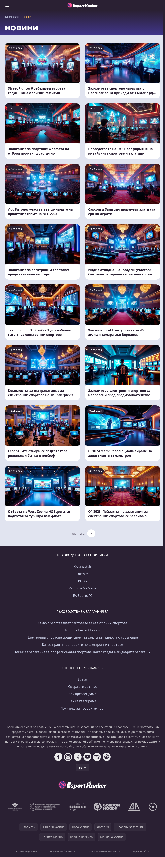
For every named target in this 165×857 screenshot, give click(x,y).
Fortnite (82, 574)
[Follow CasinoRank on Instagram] (68, 757)
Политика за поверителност (82, 708)
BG (80, 767)
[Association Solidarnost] (77, 807)
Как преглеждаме (82, 694)
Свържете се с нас (82, 686)
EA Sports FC (82, 595)
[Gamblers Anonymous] (134, 807)
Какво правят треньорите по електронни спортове (82, 644)
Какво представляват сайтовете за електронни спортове (82, 623)
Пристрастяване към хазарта (104, 851)
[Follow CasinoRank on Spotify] (97, 757)
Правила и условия (26, 851)
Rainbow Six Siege (82, 588)
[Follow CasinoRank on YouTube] (87, 757)
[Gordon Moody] (107, 807)
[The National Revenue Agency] (15, 807)
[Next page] (91, 533)
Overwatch (82, 566)
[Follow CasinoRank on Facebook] (58, 757)
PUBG (82, 581)
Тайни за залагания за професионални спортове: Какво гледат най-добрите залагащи (83, 652)
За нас (83, 679)
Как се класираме (82, 701)
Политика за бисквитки (62, 851)
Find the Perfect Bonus (82, 630)
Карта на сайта (141, 851)
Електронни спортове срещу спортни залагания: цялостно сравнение (82, 637)
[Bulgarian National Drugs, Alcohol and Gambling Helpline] (45, 807)
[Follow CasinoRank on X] (78, 757)
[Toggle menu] (7, 5)
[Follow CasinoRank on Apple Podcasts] (107, 757)
